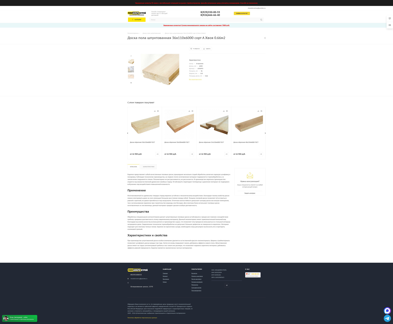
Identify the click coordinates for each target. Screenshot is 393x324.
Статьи (165, 282)
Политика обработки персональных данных (142, 318)
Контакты (194, 273)
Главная (165, 273)
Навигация (167, 269)
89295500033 (136, 274)
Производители (196, 290)
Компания (166, 279)
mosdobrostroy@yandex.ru (256, 8)
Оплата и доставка (197, 276)
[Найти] (261, 20)
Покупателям (196, 269)
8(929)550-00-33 (210, 12)
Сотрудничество (196, 287)
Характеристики (148, 166)
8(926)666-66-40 (210, 15)
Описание (133, 166)
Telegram (227, 285)
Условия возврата (196, 282)
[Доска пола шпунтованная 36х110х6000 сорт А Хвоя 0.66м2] (160, 73)
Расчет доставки (196, 279)
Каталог (165, 276)
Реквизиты (194, 285)
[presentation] (131, 56)
